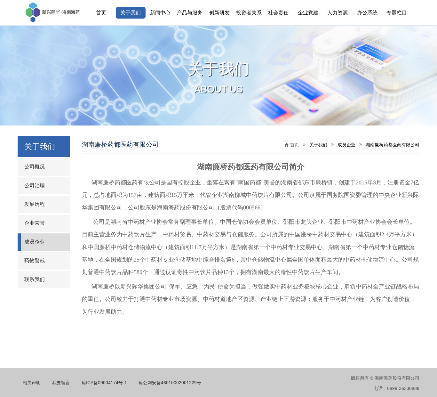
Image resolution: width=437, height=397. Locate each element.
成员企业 (34, 242)
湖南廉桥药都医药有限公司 (392, 144)
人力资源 (337, 12)
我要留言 (61, 382)
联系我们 (34, 279)
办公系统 (367, 12)
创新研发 (219, 12)
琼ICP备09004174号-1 (104, 382)
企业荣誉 (34, 223)
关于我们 (130, 12)
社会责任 (278, 12)
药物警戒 (34, 260)
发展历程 (34, 204)
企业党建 (308, 12)
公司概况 (34, 166)
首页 (101, 12)
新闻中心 (160, 12)
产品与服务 (190, 12)
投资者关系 (249, 12)
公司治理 (34, 185)
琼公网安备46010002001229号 (170, 382)
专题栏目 (396, 12)
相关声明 (32, 382)
